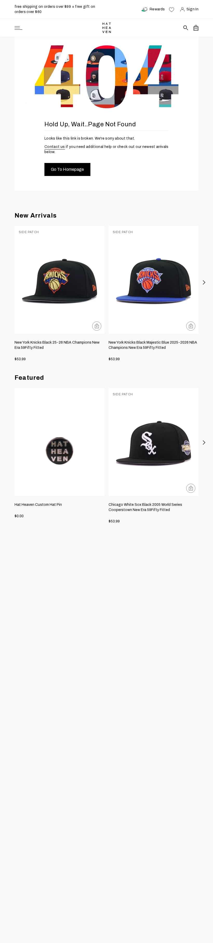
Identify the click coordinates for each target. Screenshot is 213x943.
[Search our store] (186, 27)
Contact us (54, 147)
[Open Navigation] (18, 28)
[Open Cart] (196, 28)
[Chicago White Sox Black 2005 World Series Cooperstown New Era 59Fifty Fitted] (153, 442)
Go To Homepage (67, 169)
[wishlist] (171, 9)
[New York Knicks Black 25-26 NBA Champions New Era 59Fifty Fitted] (59, 280)
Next (204, 282)
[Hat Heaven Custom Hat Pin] (59, 442)
